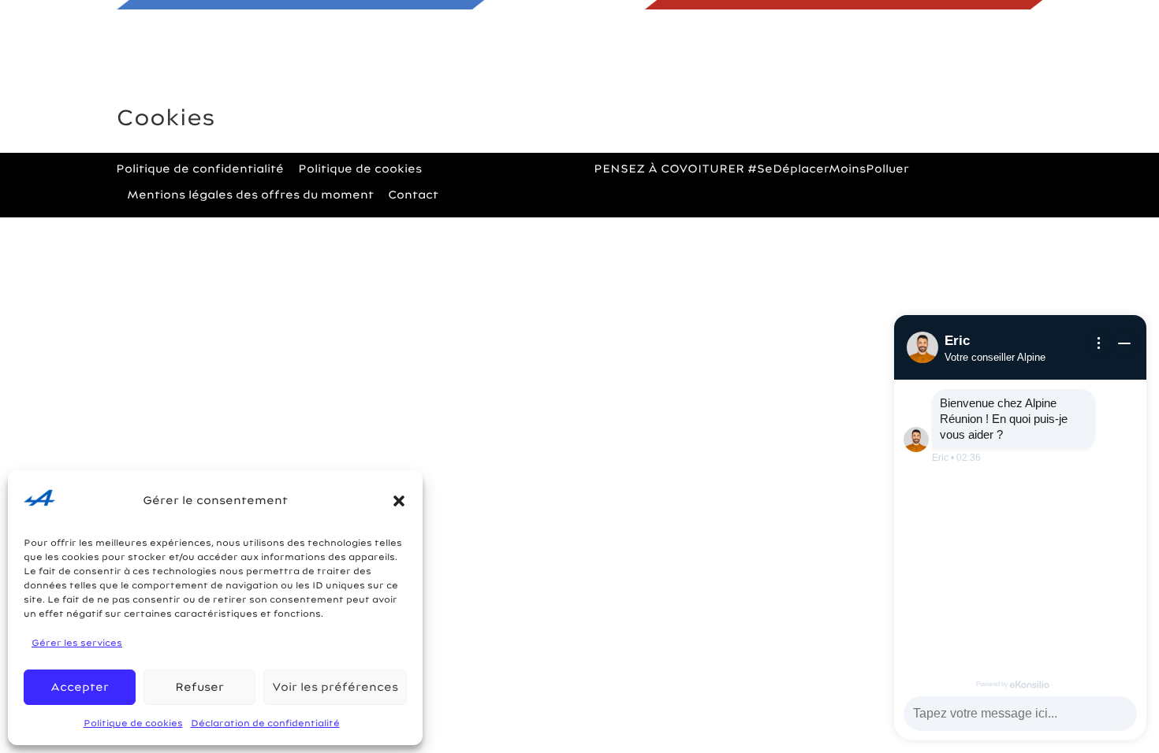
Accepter (79, 687)
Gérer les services (77, 642)
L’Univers (603, 81)
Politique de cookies (133, 723)
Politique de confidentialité (200, 168)
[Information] (1099, 343)
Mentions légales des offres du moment (250, 194)
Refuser (199, 687)
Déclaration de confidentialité (265, 723)
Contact (737, 81)
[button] (399, 501)
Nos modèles (445, 81)
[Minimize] (1124, 343)
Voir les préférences (335, 687)
